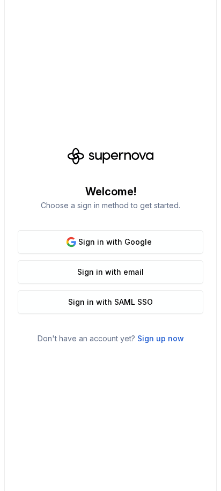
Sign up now (160, 338)
